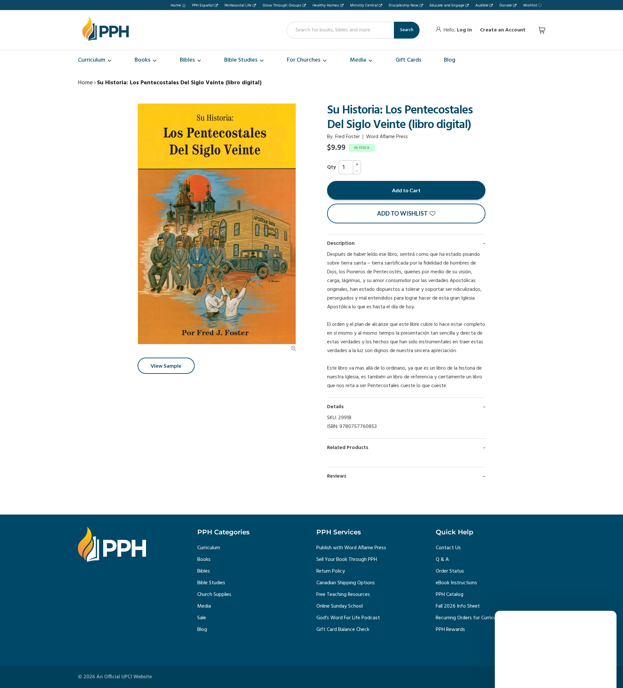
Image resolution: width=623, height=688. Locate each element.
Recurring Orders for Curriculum (470, 618)
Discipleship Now (404, 5)
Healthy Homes (325, 5)
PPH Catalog (449, 594)
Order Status (450, 571)
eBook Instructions (456, 583)
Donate (505, 5)
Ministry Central (364, 5)
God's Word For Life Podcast (348, 618)
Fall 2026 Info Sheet (458, 606)
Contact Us (448, 548)
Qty (331, 167)
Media (204, 606)
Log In (464, 30)
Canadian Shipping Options (345, 583)
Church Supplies (214, 594)
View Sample (166, 365)
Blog (202, 629)
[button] (406, 213)
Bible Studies (211, 583)
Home (176, 5)
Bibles (203, 571)
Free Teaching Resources (343, 594)
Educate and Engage (447, 5)
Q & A (442, 559)
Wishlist (530, 5)
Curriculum (208, 548)
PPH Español (203, 5)
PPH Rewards (450, 629)
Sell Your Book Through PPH (346, 559)
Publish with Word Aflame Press (351, 548)
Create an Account (503, 30)
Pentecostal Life (238, 5)
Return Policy (330, 571)
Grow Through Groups (282, 5)
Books (204, 559)
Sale (201, 618)
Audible (481, 5)
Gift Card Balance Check (342, 629)
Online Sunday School (339, 606)
